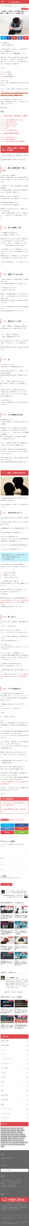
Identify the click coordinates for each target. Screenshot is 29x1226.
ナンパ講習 (22, 1134)
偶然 (20, 1138)
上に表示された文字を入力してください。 (11, 877)
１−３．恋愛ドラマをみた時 (9, 124)
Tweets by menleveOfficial (7, 1158)
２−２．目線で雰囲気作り (9, 139)
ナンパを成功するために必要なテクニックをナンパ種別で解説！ (14, 675)
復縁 (2, 1104)
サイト (2, 870)
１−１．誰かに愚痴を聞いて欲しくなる (12, 119)
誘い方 (23, 1144)
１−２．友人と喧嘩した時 (9, 121)
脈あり (9, 1144)
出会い (3, 1081)
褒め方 (13, 1144)
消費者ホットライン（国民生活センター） (11, 1183)
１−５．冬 (4, 128)
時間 (2, 1144)
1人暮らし (3, 1128)
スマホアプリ (5, 1117)
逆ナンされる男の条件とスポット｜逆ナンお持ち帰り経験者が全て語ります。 (14, 600)
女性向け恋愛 (5, 1045)
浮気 (2, 1090)
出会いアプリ (4, 1140)
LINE (11, 1128)
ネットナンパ (4, 1136)
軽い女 (2, 1146)
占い (2, 1086)
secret (18, 1128)
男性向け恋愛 (5, 819)
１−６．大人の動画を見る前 (9, 130)
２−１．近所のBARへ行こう (9, 137)
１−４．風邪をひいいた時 (9, 126)
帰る (7, 1142)
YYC (22, 1128)
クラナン (13, 1130)
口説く (9, 1140)
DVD (8, 1128)
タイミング (19, 1132)
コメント (3, 846)
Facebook (20, 992)
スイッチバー (4, 1132)
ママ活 (3, 1072)
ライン (9, 1138)
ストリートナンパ (7, 1059)
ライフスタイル (5, 1113)
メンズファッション (7, 1109)
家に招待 (21, 1140)
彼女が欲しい (13, 819)
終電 (5, 1144)
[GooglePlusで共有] (14, 37)
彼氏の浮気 (5, 1095)
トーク (12, 1134)
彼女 (11, 1142)
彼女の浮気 (5, 1099)
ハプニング (16, 1136)
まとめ (8, 1130)
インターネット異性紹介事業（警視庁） (11, 1181)
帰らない (3, 1142)
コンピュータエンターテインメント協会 (11, 1180)
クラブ (18, 1130)
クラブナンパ (5, 1063)
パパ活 (3, 1077)
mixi (15, 1128)
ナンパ (3, 1050)
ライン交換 (15, 1138)
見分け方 (18, 1144)
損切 (26, 1142)
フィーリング (23, 1136)
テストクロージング (5, 1134)
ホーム (2, 1217)
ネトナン (4, 1054)
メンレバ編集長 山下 (12, 977)
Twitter (14, 992)
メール (2, 864)
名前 (2, 858)
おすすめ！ (3, 1130)
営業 (14, 1140)
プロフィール (4, 1138)
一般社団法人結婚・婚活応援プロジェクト (11, 1186)
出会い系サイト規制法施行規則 (8, 1185)
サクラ (22, 1130)
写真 (23, 1138)
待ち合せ (22, 1142)
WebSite (8, 992)
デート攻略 (4, 1068)
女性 (17, 1140)
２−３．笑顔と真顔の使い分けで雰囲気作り (14, 141)
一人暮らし (21, 819)
